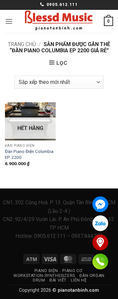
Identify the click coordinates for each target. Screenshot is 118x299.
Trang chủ (22, 44)
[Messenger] (100, 204)
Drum (39, 280)
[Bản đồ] (100, 242)
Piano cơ (72, 270)
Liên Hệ (79, 280)
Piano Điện (46, 270)
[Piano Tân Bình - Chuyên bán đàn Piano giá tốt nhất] (59, 21)
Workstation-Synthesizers (44, 275)
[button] (9, 21)
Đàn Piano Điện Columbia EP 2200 (29, 154)
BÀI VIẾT (58, 280)
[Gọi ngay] (100, 261)
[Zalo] (100, 223)
